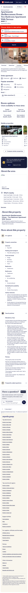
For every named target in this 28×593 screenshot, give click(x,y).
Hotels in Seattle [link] (6, 474)
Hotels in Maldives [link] (6, 493)
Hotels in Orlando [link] (6, 429)
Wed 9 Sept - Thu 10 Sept (11, 36)
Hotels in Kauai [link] (5, 507)
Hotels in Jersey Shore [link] (7, 500)
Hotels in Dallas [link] (5, 479)
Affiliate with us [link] (6, 532)
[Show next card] (26, 56)
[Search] (24, 402)
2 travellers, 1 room (9, 41)
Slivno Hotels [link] (8, 409)
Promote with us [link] (6, 537)
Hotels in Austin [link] (6, 454)
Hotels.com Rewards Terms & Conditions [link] (11, 556)
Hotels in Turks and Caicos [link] (8, 488)
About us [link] (4, 562)
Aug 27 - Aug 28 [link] (21, 111)
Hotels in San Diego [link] (6, 434)
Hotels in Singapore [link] (6, 490)
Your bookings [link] (5, 519)
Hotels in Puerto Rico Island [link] (8, 505)
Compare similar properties (15, 151)
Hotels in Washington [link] (7, 452)
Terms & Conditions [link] (6, 546)
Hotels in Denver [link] (6, 449)
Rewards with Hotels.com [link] (8, 570)
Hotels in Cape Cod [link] (6, 512)
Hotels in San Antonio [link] (7, 459)
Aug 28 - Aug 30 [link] (7, 116)
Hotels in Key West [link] (6, 466)
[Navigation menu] (25, 2)
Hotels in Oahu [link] (5, 510)
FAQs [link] (3, 521)
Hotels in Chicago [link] (6, 427)
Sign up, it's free (17, 165)
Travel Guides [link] (5, 567)
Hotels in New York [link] (6, 424)
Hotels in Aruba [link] (5, 485)
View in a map (5, 188)
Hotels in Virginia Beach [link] (7, 471)
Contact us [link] (4, 524)
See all (2, 92)
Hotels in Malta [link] (5, 497)
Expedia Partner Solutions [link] (8, 535)
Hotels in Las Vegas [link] (6, 422)
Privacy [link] (4, 549)
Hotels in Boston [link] (6, 461)
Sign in (9, 165)
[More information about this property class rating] (6, 21)
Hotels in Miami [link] (5, 444)
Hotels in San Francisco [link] (7, 439)
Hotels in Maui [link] (5, 502)
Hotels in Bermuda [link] (6, 495)
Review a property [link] (6, 526)
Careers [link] (4, 565)
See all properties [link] (8, 7)
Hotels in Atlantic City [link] (7, 464)
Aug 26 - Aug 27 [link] (7, 111)
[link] (25, 7)
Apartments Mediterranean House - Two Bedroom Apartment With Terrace (15, 31)
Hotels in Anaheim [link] (6, 476)
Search (14, 45)
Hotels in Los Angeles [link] (7, 442)
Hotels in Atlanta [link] (6, 456)
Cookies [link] (4, 551)
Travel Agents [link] (5, 540)
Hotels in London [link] (6, 469)
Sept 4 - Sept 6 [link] (21, 116)
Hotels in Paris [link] (5, 447)
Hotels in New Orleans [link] (7, 432)
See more (3, 207)
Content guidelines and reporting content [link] (12, 554)
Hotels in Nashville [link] (6, 437)
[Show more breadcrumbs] (2, 409)
